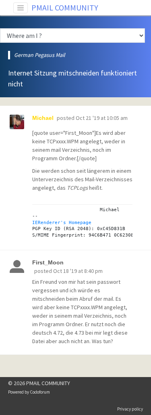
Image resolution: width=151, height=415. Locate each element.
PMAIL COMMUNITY (64, 7)
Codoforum (40, 392)
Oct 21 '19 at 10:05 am (102, 118)
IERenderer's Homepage (61, 222)
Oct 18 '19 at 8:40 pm (78, 271)
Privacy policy (130, 409)
